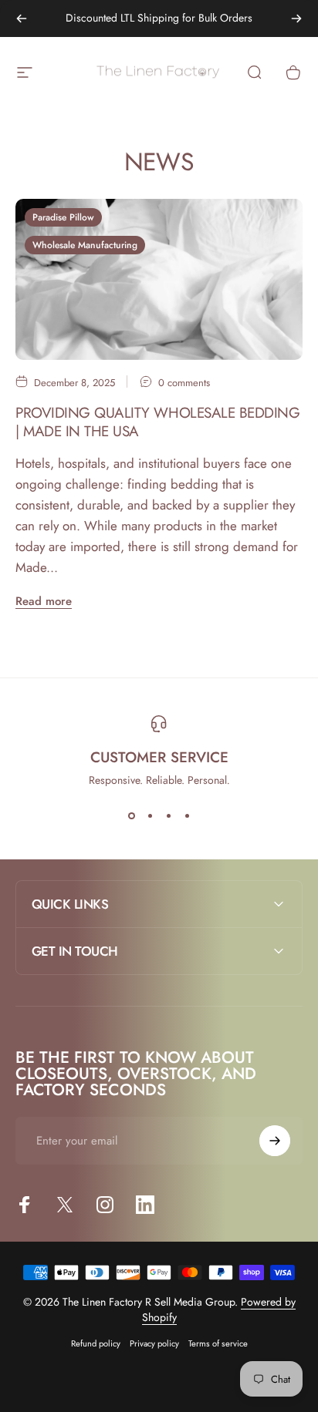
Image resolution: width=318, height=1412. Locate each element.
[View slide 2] (149, 815)
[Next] (296, 18)
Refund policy (95, 1343)
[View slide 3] (168, 815)
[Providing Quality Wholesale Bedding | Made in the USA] (159, 279)
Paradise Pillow (63, 217)
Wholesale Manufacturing (84, 245)
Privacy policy (154, 1343)
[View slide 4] (187, 815)
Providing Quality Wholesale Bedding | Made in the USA (157, 422)
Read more (43, 601)
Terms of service (218, 1343)
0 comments (184, 382)
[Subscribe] (274, 1140)
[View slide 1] (131, 815)
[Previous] (22, 18)
